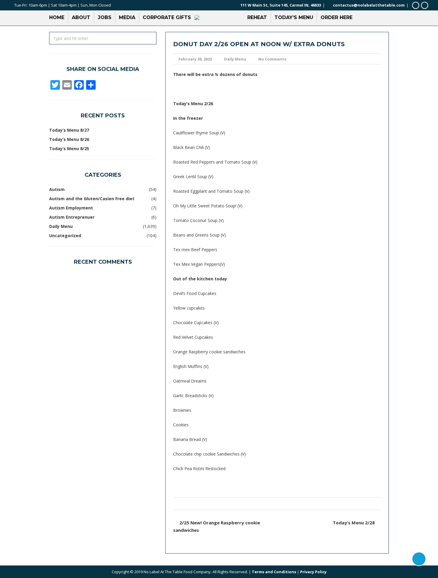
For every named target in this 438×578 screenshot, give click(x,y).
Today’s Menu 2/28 (354, 523)
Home (56, 17)
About (81, 17)
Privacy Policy (313, 571)
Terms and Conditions (274, 571)
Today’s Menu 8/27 (69, 130)
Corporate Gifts (167, 17)
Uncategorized (65, 235)
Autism (57, 189)
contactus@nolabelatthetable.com (369, 5)
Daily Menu (235, 59)
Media (127, 17)
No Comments (272, 59)
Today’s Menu (293, 17)
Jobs (104, 17)
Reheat (257, 17)
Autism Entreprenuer (71, 217)
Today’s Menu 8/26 (69, 139)
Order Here (336, 17)
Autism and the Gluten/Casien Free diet (91, 198)
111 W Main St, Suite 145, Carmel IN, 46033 (280, 5)
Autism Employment (71, 208)
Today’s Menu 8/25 (69, 148)
